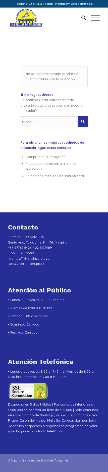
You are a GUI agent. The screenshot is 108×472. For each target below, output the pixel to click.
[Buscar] (81, 18)
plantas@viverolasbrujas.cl (29, 258)
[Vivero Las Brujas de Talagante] (44, 18)
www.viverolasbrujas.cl (26, 264)
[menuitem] (81, 18)
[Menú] (93, 18)
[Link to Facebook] (27, 465)
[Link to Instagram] (19, 465)
